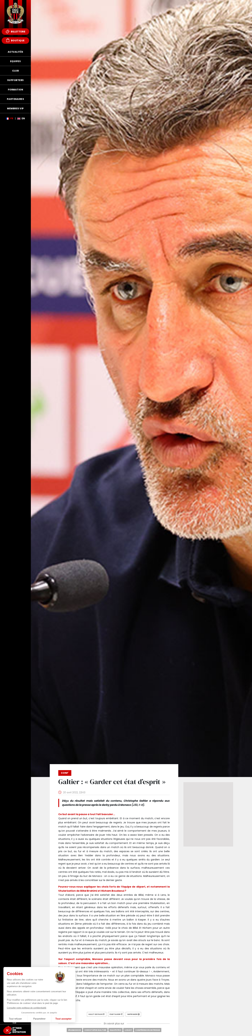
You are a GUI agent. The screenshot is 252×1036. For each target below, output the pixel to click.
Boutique (17, 40)
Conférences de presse (147, 1030)
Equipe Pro (115, 1030)
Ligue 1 (128, 1030)
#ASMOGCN (74, 1030)
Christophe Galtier (95, 1030)
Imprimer (132, 1014)
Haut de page (95, 1014)
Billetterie (17, 31)
